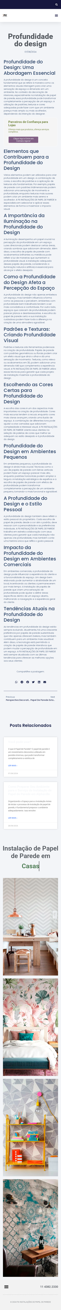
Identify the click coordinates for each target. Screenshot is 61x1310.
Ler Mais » (12, 766)
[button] (56, 4)
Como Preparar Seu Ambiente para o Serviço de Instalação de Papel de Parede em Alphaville (30, 790)
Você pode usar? (19, 742)
